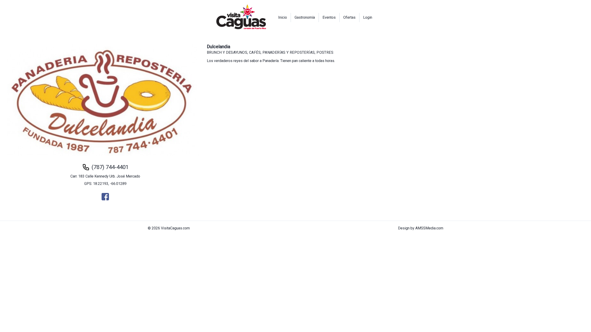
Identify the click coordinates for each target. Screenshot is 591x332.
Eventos (329, 17)
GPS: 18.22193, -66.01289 (105, 183)
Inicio (282, 17)
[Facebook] (105, 196)
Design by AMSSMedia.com (420, 228)
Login (367, 17)
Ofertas (349, 17)
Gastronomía (305, 17)
